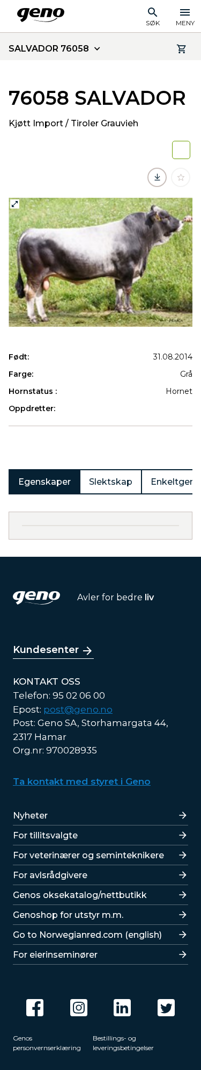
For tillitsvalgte (45, 835)
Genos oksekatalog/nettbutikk (80, 895)
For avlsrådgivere (50, 875)
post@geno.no (78, 709)
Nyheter (30, 815)
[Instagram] (78, 1007)
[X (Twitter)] (166, 1007)
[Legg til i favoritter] (180, 177)
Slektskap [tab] (110, 482)
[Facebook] (34, 1007)
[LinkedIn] (122, 1007)
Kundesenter (46, 650)
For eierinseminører (55, 955)
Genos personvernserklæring (47, 1043)
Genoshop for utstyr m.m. (68, 915)
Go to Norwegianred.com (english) (87, 935)
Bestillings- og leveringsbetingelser (123, 1043)
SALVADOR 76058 (49, 49)
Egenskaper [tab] (44, 482)
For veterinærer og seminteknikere (88, 855)
